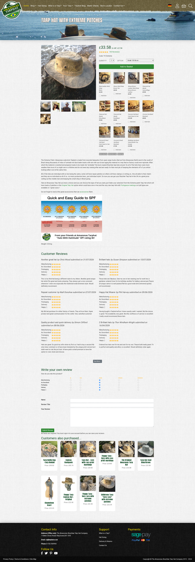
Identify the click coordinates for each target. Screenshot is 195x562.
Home (27, 6)
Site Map (33, 559)
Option (120, 61)
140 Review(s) (114, 52)
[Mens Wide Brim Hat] (65, 107)
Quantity (103, 61)
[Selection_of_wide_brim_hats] (45, 119)
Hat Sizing (42, 6)
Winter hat (120, 154)
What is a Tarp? (54, 6)
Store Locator (106, 6)
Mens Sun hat (103, 154)
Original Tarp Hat (67, 185)
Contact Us (118, 6)
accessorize (84, 192)
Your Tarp (67, 6)
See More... (97, 361)
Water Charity (93, 6)
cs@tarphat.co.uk (52, 540)
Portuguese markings (128, 185)
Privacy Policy (8, 559)
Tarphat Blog (80, 6)
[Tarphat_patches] (79, 107)
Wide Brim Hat (112, 154)
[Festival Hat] (55, 107)
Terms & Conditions (22, 559)
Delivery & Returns (105, 541)
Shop (32, 6)
